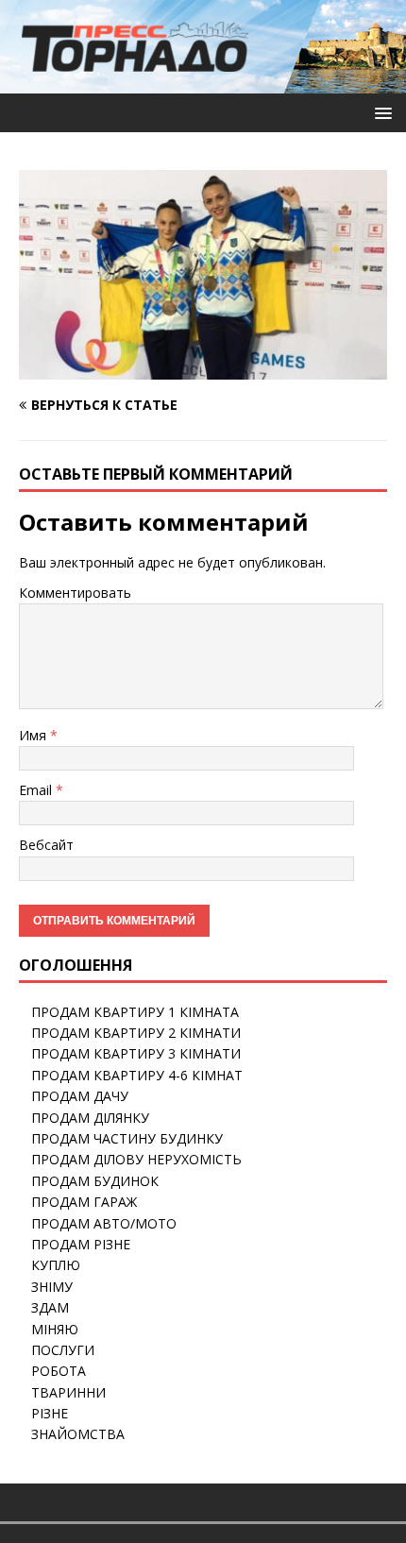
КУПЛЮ (55, 1265)
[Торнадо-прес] (135, 83)
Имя (34, 735)
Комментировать (75, 593)
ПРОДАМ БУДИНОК (95, 1181)
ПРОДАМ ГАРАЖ (84, 1202)
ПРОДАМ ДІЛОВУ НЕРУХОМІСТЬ (136, 1159)
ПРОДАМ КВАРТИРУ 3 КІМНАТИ (136, 1053)
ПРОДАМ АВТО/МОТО (104, 1223)
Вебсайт (46, 845)
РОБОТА (58, 1371)
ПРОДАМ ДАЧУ (79, 1096)
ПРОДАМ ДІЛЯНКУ (90, 1118)
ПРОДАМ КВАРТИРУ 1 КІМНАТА (135, 1012)
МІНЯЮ (54, 1329)
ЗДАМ (50, 1307)
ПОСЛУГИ (62, 1350)
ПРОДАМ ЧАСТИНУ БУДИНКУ (127, 1138)
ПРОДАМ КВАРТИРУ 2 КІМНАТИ (136, 1033)
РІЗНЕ (49, 1413)
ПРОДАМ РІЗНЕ (80, 1244)
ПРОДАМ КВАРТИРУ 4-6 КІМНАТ (137, 1075)
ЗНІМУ (52, 1287)
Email (37, 790)
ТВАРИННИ (68, 1392)
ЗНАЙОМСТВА (78, 1434)
